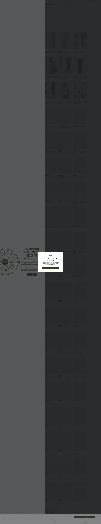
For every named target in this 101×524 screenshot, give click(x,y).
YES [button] (50, 267)
